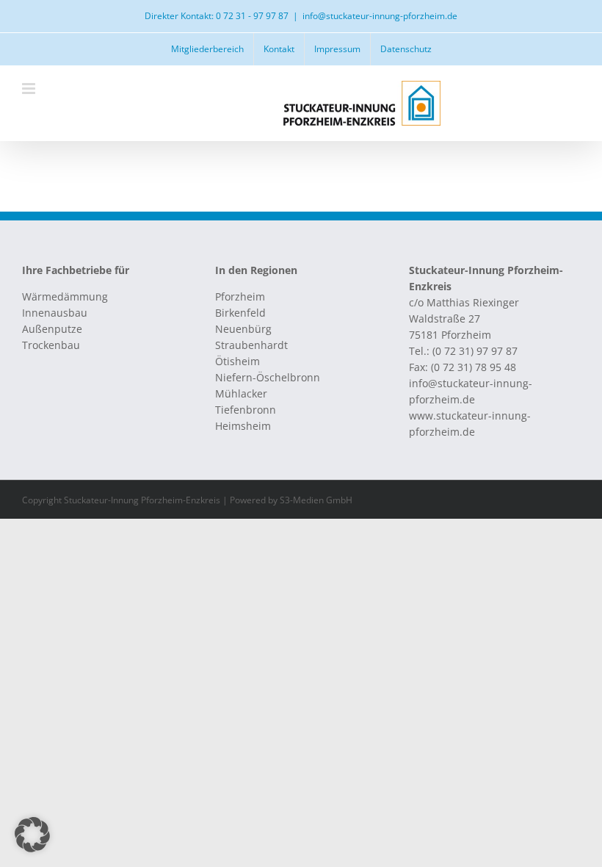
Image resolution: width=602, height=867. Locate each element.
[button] (32, 834)
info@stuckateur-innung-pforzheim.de (379, 16)
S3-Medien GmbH (316, 500)
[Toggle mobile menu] (29, 88)
